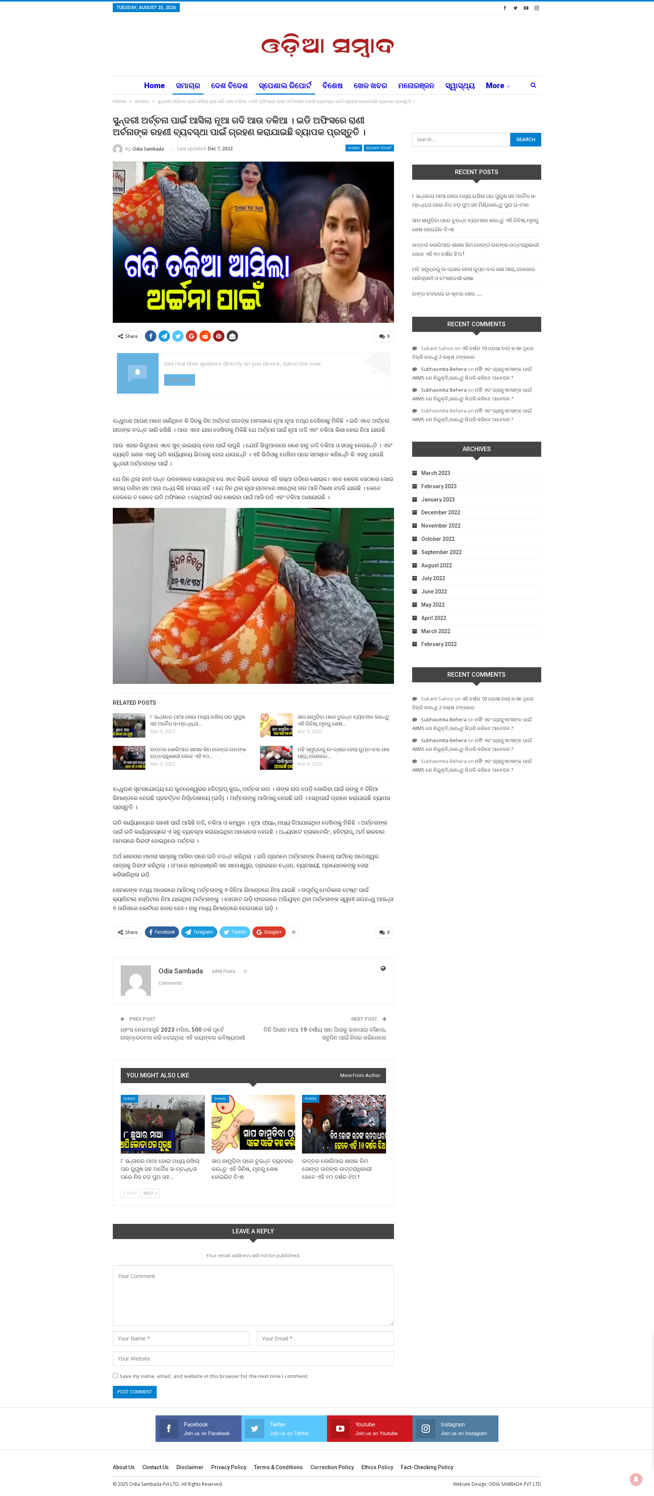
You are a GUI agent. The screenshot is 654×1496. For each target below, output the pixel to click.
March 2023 (435, 473)
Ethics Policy (377, 1467)
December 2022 (440, 512)
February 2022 (439, 644)
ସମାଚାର (188, 85)
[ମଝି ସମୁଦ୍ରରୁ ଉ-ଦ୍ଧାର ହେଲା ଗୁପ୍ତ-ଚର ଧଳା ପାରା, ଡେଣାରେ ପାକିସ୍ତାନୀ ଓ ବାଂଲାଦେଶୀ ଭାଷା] (276, 758)
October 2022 (438, 539)
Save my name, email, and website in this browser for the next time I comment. (214, 1376)
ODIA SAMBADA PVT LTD (515, 1484)
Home (154, 85)
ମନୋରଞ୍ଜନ (416, 85)
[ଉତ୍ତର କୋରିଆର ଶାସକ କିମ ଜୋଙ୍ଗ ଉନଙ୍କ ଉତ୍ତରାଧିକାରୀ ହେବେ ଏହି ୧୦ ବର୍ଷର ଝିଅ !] (129, 758)
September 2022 (441, 552)
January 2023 (438, 500)
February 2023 (439, 486)
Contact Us (155, 1467)
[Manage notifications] (636, 1479)
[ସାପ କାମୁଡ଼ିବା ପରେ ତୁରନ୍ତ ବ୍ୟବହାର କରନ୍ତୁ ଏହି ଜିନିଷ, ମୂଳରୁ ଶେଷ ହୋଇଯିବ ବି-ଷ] (276, 725)
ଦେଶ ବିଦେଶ (229, 85)
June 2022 (434, 591)
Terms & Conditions (278, 1467)
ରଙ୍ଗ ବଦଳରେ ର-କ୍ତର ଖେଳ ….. (447, 294)
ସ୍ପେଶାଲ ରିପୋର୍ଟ (285, 85)
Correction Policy (332, 1467)
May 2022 (433, 605)
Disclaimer (190, 1467)
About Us (124, 1467)
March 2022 (435, 631)
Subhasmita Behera (444, 369)
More (495, 85)
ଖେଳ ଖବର (370, 85)
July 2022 (433, 578)
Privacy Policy (228, 1467)
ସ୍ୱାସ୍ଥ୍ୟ (460, 85)
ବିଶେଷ (332, 85)
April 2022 (433, 618)
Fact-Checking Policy (427, 1467)
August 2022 (436, 565)
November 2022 (441, 526)
